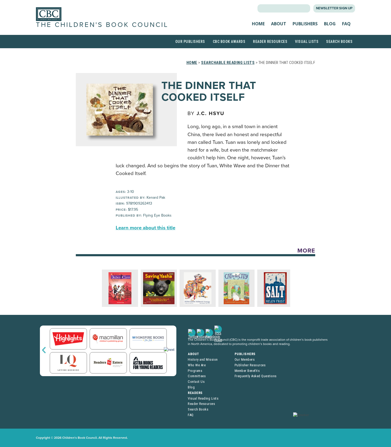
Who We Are (197, 365)
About (278, 24)
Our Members (245, 359)
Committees (197, 376)
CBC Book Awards (229, 41)
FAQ (346, 24)
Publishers (305, 24)
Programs (195, 371)
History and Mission (203, 359)
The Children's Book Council (102, 25)
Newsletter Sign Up (334, 8)
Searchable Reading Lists (228, 62)
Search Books (339, 41)
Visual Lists (306, 41)
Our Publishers (190, 41)
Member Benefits (247, 371)
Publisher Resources (250, 365)
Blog (330, 24)
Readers (195, 393)
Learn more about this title (145, 228)
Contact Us (196, 382)
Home (258, 24)
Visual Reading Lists (203, 398)
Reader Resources (270, 41)
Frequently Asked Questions (256, 376)
